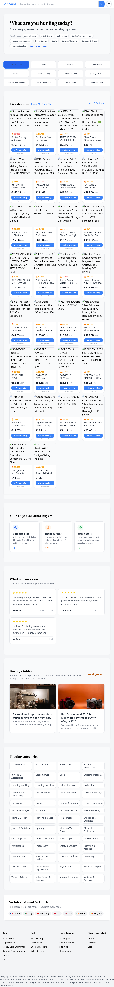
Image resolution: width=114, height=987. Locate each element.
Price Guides (8, 938)
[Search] (101, 4)
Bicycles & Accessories (20, 41)
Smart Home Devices (42, 858)
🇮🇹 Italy (28, 913)
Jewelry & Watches (20, 828)
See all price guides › (38, 46)
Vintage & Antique (69, 877)
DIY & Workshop (68, 792)
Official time (65, 951)
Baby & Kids (62, 36)
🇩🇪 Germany (43, 913)
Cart (4, 959)
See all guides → (96, 674)
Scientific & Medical (89, 847)
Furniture (40, 810)
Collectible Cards (68, 785)
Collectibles (89, 785)
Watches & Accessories (90, 878)
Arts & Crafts (46, 36)
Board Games (41, 41)
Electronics (16, 803)
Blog (90, 946)
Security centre (66, 942)
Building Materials (69, 41)
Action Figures (30, 36)
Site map (63, 946)
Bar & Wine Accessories (82, 36)
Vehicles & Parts (19, 877)
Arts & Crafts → (96, 103)
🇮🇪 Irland (81, 913)
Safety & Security (68, 845)
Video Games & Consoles (43, 878)
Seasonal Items (19, 856)
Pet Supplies (17, 845)
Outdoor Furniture (45, 838)
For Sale (9, 4)
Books (54, 41)
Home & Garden (19, 817)
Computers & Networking (17, 794)
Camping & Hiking (89, 41)
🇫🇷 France (15, 913)
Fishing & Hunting (69, 803)
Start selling (37, 938)
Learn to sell (37, 942)
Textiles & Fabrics (20, 866)
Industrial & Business (90, 819)
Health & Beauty (92, 810)
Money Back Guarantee (13, 946)
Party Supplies (67, 838)
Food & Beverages (20, 810)
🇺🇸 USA (68, 913)
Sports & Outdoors (69, 856)
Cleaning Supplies (18, 46)
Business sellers (39, 946)
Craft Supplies (43, 792)
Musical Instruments (90, 829)
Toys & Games (67, 866)
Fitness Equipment (93, 803)
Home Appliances (44, 817)
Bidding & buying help (13, 951)
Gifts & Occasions (68, 810)
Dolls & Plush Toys (93, 792)
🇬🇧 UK (57, 913)
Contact (91, 938)
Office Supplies (18, 838)
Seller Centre (37, 951)
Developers (65, 938)
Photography (42, 845)
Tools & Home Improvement (42, 868)
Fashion (39, 803)
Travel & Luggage (92, 866)
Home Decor (66, 817)
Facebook (92, 942)
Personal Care (91, 838)
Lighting (40, 828)
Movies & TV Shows (66, 829)
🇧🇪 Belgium (96, 913)
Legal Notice (8, 942)
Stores (5, 955)
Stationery (89, 856)
